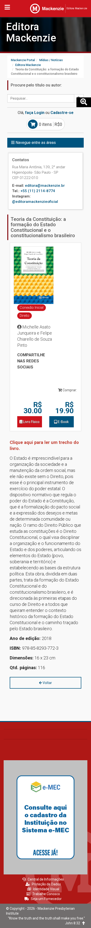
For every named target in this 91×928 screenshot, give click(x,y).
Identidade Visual (46, 889)
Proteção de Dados (46, 884)
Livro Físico (31, 422)
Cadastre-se (62, 112)
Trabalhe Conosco (46, 894)
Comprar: (69, 390)
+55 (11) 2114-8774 (37, 191)
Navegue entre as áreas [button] (35, 142)
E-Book (63, 422)
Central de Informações (46, 879)
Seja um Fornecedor (46, 899)
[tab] (45, 142)
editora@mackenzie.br (45, 185)
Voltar (47, 683)
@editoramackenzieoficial (35, 201)
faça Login (34, 112)
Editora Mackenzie (31, 32)
